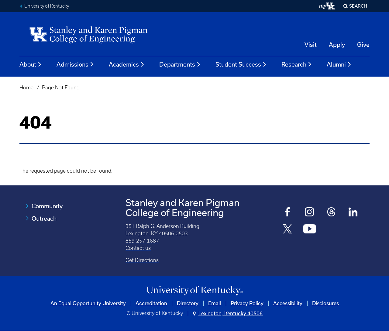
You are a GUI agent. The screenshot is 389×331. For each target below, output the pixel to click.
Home (26, 87)
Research (293, 64)
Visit (311, 44)
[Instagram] (309, 212)
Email (214, 303)
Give (363, 44)
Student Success (238, 64)
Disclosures (325, 303)
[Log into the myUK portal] (327, 6)
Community (47, 205)
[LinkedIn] (353, 212)
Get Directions (142, 260)
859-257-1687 (142, 240)
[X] (287, 229)
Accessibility (287, 303)
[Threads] (331, 212)
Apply (337, 44)
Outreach (44, 218)
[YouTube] (309, 229)
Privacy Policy (247, 303)
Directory (187, 303)
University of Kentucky (46, 6)
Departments (177, 64)
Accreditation (151, 303)
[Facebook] (287, 212)
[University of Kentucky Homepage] (194, 291)
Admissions (72, 64)
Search (358, 6)
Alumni (336, 64)
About (27, 64)
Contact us (138, 248)
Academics (124, 64)
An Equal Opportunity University (88, 303)
